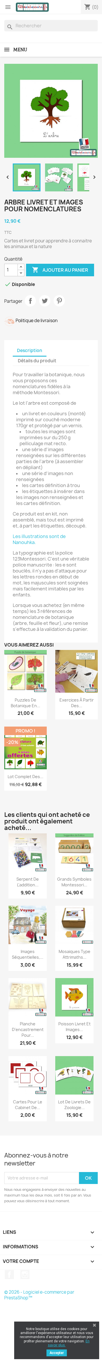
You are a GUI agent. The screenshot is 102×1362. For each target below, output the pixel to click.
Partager (30, 300)
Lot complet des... (25, 776)
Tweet (44, 300)
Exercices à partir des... (77, 702)
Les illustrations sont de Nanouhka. (39, 539)
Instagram (24, 1274)
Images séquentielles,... (27, 954)
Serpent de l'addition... (27, 881)
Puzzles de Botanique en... (25, 702)
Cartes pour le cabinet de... (27, 1104)
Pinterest (59, 300)
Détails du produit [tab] (37, 361)
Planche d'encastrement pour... (28, 1029)
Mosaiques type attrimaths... (74, 954)
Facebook (9, 1274)
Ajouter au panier (60, 269)
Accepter (57, 1353)
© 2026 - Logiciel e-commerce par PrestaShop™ (39, 1295)
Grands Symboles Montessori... (74, 881)
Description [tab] (29, 350)
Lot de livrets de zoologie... (74, 1104)
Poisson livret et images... (74, 1026)
